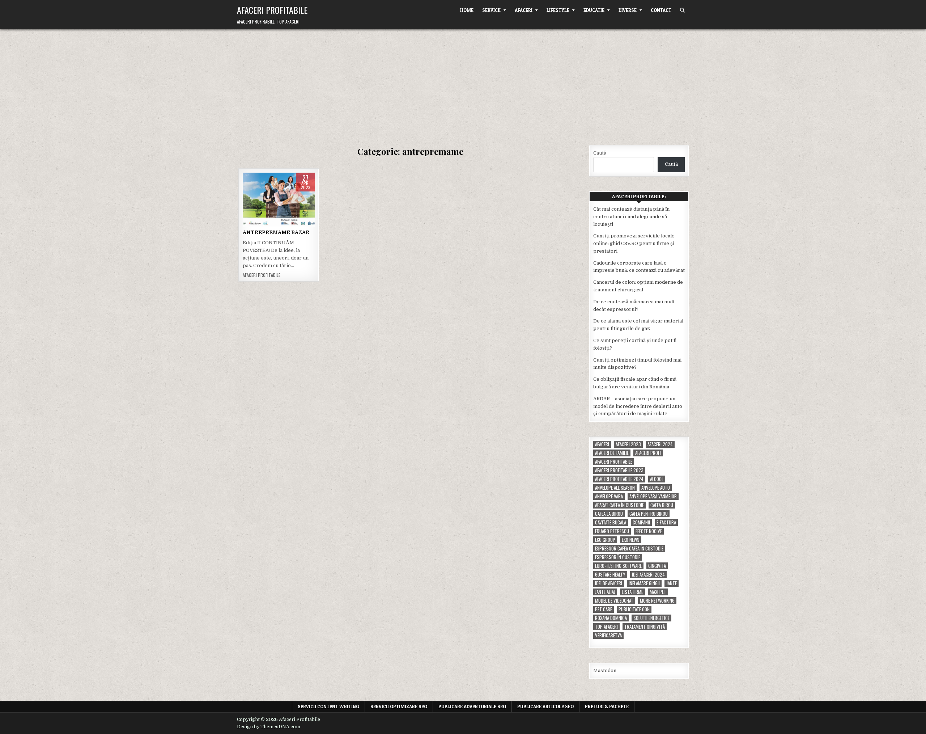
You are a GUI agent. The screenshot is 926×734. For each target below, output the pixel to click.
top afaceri (606, 626)
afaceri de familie (612, 453)
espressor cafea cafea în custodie (629, 548)
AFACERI (523, 10)
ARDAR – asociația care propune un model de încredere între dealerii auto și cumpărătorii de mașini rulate (637, 406)
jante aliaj (605, 592)
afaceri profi (648, 453)
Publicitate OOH (634, 609)
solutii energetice (651, 618)
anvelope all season (615, 487)
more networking (657, 600)
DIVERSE (628, 10)
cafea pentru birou (648, 513)
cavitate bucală (610, 522)
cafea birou (661, 505)
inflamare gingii (644, 583)
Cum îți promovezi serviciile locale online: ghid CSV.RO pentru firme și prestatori (634, 243)
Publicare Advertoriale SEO (472, 706)
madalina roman (279, 226)
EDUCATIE (593, 10)
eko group (605, 539)
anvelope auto (655, 487)
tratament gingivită (644, 626)
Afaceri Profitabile (272, 9)
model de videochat (614, 600)
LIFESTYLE (558, 10)
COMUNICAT (277, 211)
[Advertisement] (463, 83)
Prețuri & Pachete (607, 706)
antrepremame (278, 196)
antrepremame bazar (278, 203)
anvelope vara (609, 496)
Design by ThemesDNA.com (268, 726)
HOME (466, 10)
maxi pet (658, 592)
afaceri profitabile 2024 (619, 479)
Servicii (491, 10)
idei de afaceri (608, 583)
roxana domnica (611, 618)
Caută (599, 153)
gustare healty (610, 574)
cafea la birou (609, 513)
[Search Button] (682, 10)
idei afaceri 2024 (648, 574)
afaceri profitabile (613, 461)
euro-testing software (618, 565)
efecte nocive (649, 531)
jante (671, 583)
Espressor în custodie (617, 557)
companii (641, 522)
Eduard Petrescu (612, 531)
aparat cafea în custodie (619, 505)
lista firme (632, 592)
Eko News (631, 539)
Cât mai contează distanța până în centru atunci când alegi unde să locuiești (631, 216)
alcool (656, 479)
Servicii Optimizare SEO (398, 706)
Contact (661, 10)
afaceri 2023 (628, 444)
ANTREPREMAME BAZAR (276, 232)
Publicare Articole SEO (545, 706)
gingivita (657, 565)
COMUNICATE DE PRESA (268, 218)
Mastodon (604, 670)
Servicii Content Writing (328, 706)
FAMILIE (303, 218)
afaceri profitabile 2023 (619, 470)
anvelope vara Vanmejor (653, 496)
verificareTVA (608, 635)
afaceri (602, 444)
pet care (603, 609)
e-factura (666, 522)
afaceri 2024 (660, 444)
